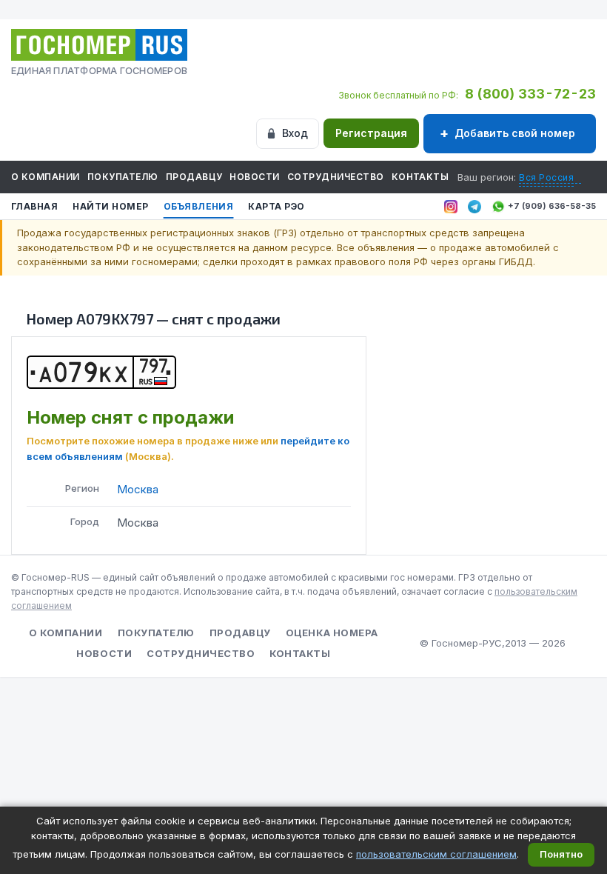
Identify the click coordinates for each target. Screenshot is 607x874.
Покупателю (122, 176)
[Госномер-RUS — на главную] (99, 45)
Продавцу (194, 176)
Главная (34, 206)
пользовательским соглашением (436, 854)
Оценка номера (332, 632)
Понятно (561, 854)
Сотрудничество (335, 176)
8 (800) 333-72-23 (530, 93)
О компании (45, 176)
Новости (254, 176)
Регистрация (371, 133)
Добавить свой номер (515, 133)
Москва (137, 489)
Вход (295, 133)
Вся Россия (546, 177)
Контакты (420, 176)
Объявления (199, 206)
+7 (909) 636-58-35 (552, 206)
